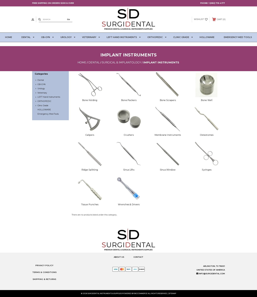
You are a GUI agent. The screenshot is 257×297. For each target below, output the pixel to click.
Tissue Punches (90, 204)
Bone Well (206, 100)
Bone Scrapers (168, 100)
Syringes (206, 169)
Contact (138, 257)
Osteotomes (206, 135)
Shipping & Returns (44, 279)
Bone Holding (89, 100)
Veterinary (89, 37)
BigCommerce (140, 293)
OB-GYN (45, 37)
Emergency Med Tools (238, 37)
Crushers (129, 135)
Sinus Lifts (128, 169)
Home (8, 37)
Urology (66, 37)
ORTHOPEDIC (155, 37)
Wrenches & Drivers (129, 204)
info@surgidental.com (212, 273)
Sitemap (172, 293)
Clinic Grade (181, 37)
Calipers (89, 135)
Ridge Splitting (90, 169)
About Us (119, 257)
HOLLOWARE (207, 37)
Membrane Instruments (168, 135)
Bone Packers (128, 100)
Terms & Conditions (44, 272)
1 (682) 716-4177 (217, 3)
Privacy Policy (44, 265)
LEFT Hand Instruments (122, 37)
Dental (26, 37)
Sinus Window (168, 169)
